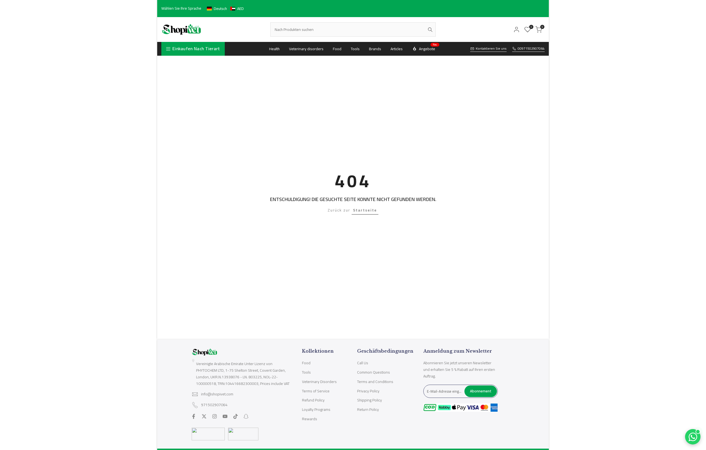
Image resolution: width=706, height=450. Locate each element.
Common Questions (373, 372)
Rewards (309, 418)
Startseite (365, 210)
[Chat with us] (692, 436)
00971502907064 (531, 49)
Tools (306, 372)
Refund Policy (313, 400)
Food (306, 362)
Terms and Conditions (375, 381)
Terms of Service (316, 391)
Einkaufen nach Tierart (196, 48)
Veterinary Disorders (319, 381)
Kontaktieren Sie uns (491, 49)
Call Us (362, 362)
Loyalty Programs (316, 409)
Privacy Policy (368, 391)
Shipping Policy (369, 400)
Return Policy (368, 409)
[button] (225, 8)
